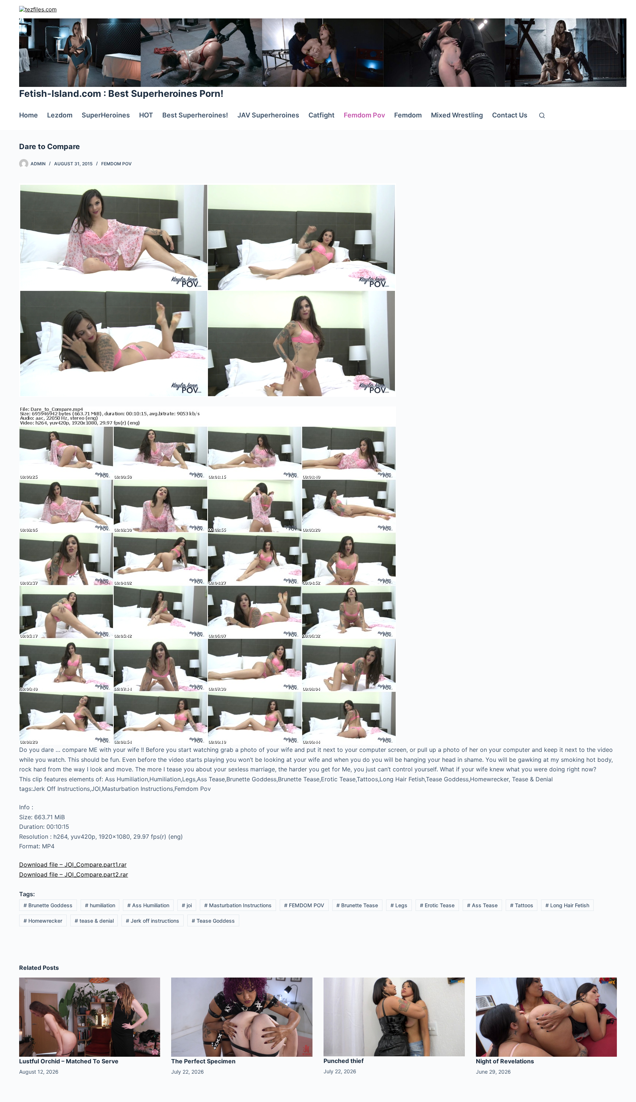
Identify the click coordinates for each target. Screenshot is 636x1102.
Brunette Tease (357, 905)
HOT (146, 115)
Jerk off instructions (152, 921)
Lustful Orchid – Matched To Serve (69, 1061)
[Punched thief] (394, 1016)
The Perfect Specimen (203, 1061)
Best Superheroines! (195, 115)
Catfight (321, 115)
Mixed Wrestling (457, 115)
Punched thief (344, 1060)
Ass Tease (482, 905)
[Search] (542, 115)
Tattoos (521, 905)
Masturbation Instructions (238, 905)
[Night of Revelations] (546, 1016)
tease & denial (94, 921)
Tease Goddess (213, 921)
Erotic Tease (437, 905)
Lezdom (60, 115)
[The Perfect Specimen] (241, 1016)
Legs (399, 905)
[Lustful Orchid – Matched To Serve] (89, 1016)
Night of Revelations (505, 1061)
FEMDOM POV (304, 905)
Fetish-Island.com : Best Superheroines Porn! (121, 93)
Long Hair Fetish (567, 905)
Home (28, 115)
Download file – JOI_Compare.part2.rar (73, 874)
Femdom (408, 115)
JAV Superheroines (268, 115)
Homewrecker (43, 921)
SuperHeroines (106, 115)
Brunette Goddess (48, 905)
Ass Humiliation (148, 905)
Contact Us (509, 115)
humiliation (100, 905)
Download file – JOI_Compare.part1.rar (73, 864)
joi (187, 905)
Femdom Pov (364, 115)
